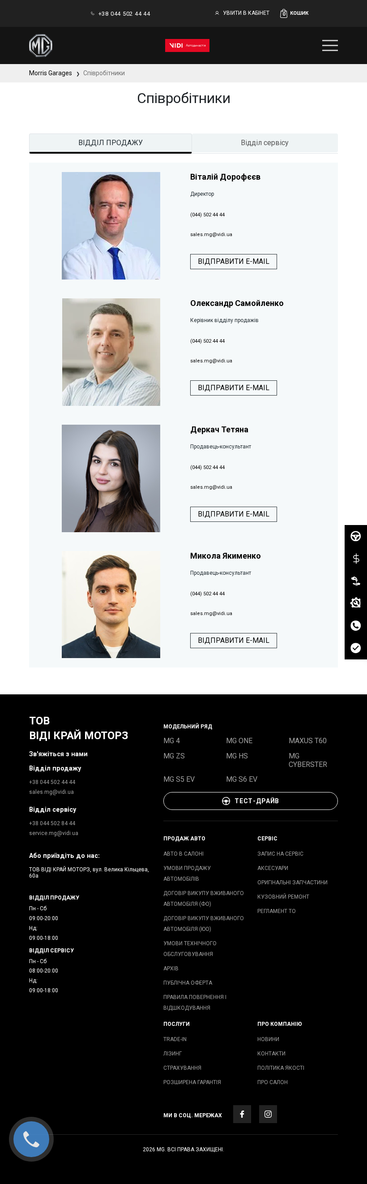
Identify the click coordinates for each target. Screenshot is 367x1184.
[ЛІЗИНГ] (356, 581)
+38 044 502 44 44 (124, 14)
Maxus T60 (308, 740)
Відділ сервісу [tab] (265, 142)
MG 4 (171, 740)
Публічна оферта (187, 983)
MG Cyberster (308, 760)
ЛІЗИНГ (172, 1054)
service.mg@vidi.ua (53, 833)
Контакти (271, 1054)
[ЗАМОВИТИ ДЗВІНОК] (356, 626)
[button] (309, 13)
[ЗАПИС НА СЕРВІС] (356, 603)
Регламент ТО (276, 911)
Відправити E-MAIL (233, 261)
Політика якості (280, 1068)
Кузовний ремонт (283, 897)
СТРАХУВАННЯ (182, 1068)
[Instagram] (268, 1114)
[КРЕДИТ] (356, 558)
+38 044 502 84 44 (52, 823)
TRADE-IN (175, 1039)
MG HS (237, 756)
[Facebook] (242, 1114)
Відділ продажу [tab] (110, 142)
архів (171, 968)
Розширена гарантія (192, 1082)
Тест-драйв (257, 801)
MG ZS (174, 756)
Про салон (272, 1082)
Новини (268, 1039)
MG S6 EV (241, 779)
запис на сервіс (280, 854)
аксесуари (272, 868)
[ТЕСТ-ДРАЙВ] (356, 536)
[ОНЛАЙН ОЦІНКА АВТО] (356, 648)
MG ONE (239, 740)
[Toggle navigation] (330, 45)
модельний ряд (187, 726)
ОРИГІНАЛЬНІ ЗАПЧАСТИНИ (292, 882)
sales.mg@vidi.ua (51, 792)
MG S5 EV (179, 779)
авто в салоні (183, 854)
